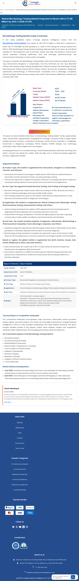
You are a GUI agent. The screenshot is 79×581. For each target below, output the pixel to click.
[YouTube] (20, 528)
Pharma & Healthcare (20, 479)
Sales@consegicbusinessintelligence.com (40, 572)
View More (7, 402)
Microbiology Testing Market (14, 43)
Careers (20, 438)
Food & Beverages (20, 490)
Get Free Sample (39, 131)
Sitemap (20, 423)
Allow (73, 577)
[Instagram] (27, 528)
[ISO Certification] (16, 545)
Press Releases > (10, 10)
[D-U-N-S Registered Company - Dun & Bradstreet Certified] (24, 545)
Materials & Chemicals (19, 474)
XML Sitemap (20, 428)
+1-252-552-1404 (41, 567)
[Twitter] (17, 528)
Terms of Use (19, 448)
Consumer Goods (20, 469)
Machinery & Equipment (20, 485)
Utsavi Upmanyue (11, 388)
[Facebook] (13, 528)
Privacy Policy (19, 443)
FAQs (19, 433)
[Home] (32, 3)
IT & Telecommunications (19, 464)
